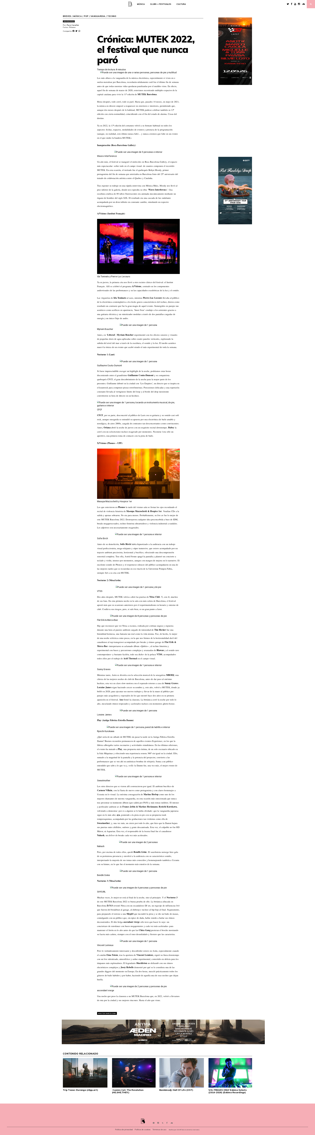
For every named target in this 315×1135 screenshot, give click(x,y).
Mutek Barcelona (107, 1013)
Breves (67, 16)
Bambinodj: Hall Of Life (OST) (176, 1090)
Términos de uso (159, 1130)
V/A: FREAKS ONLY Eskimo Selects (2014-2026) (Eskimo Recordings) (227, 1091)
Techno (111, 16)
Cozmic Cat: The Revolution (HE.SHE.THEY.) (127, 1091)
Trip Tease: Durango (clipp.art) (80, 1090)
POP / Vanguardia (94, 16)
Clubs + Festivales (160, 4)
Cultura (181, 4)
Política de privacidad (124, 1130)
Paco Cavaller (73, 25)
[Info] (153, 1122)
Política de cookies (142, 1130)
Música (141, 4)
